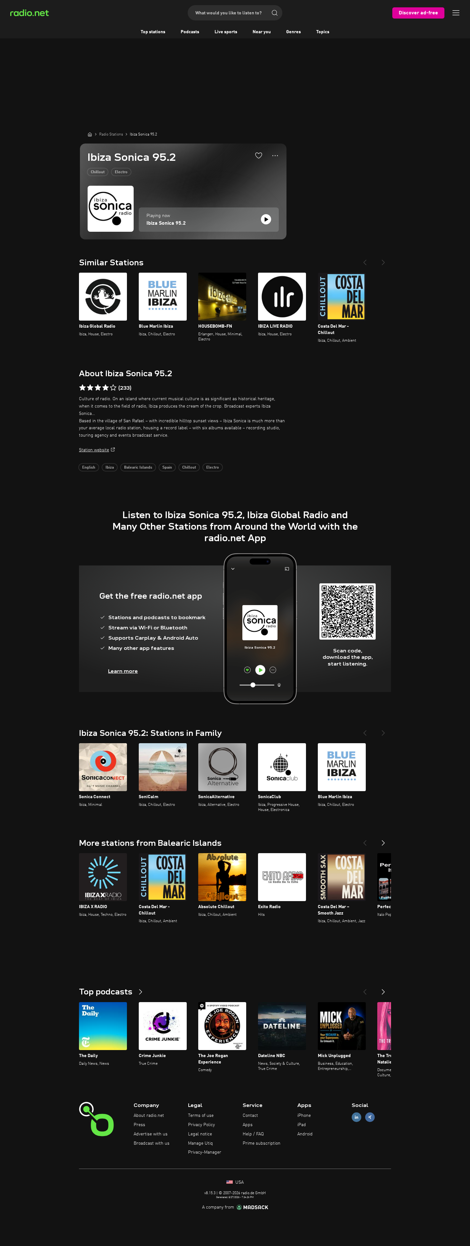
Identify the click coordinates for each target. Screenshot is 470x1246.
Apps (248, 1125)
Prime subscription (261, 1143)
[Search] (274, 13)
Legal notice (200, 1134)
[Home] (89, 134)
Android (305, 1134)
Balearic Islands (138, 468)
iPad (301, 1125)
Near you (262, 32)
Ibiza (110, 468)
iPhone (304, 1115)
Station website (94, 450)
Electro (121, 172)
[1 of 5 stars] (82, 388)
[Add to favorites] (259, 155)
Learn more (123, 671)
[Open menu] (456, 13)
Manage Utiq (200, 1143)
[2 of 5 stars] (90, 388)
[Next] (383, 260)
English (88, 468)
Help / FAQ (253, 1134)
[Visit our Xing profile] (369, 1117)
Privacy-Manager (204, 1152)
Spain (167, 468)
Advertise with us (151, 1134)
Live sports (226, 32)
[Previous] (364, 260)
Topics (322, 32)
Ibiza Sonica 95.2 (166, 223)
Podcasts (190, 32)
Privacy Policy (201, 1125)
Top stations (153, 32)
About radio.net (149, 1115)
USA (239, 1182)
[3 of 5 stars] (98, 388)
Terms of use (201, 1115)
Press (139, 1125)
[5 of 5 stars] (113, 388)
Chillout (98, 172)
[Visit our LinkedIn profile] (356, 1117)
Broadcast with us (151, 1143)
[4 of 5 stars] (105, 388)
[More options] (275, 156)
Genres (293, 32)
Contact (250, 1115)
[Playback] (266, 219)
